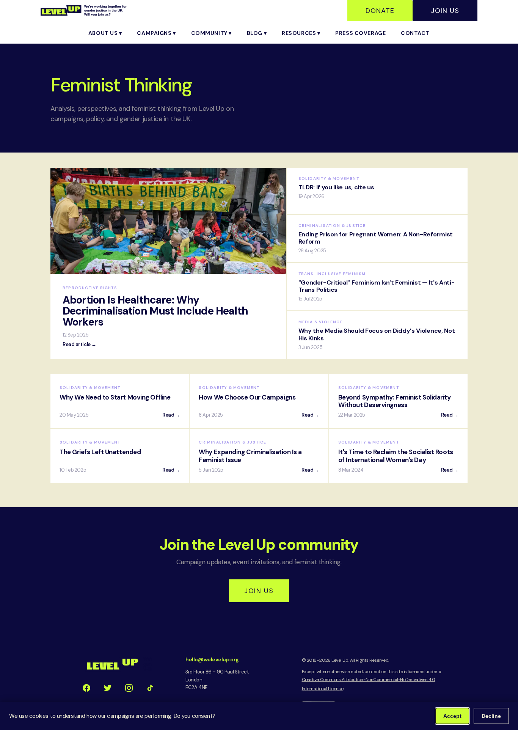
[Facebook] (86, 688)
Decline (491, 716)
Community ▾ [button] (211, 33)
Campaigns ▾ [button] (156, 33)
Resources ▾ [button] (301, 33)
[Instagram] (129, 688)
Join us (258, 590)
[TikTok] (150, 688)
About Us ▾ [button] (105, 33)
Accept (452, 716)
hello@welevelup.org (212, 659)
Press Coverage (360, 33)
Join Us (445, 10)
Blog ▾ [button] (257, 33)
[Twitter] (107, 688)
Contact (415, 33)
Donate (380, 10)
